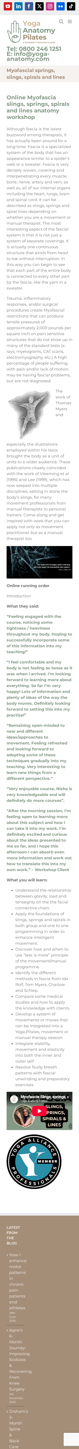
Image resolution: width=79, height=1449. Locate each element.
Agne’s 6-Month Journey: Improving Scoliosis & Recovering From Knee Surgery (15, 1360)
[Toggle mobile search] (61, 21)
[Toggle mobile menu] (70, 21)
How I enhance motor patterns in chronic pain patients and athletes (15, 1281)
